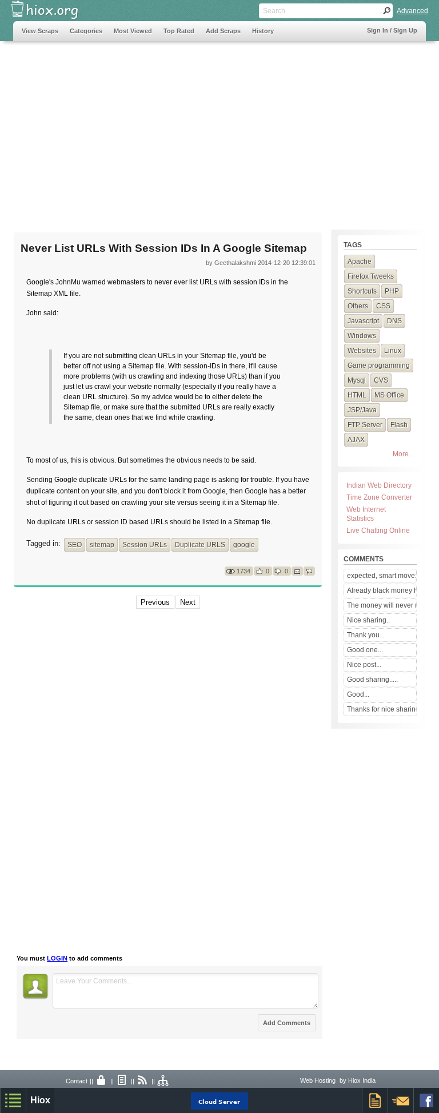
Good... (358, 694)
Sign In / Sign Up (392, 30)
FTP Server (365, 425)
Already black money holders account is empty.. (381, 590)
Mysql (357, 380)
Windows (362, 336)
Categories (86, 30)
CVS (381, 380)
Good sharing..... (372, 680)
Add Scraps (223, 30)
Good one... (365, 650)
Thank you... (366, 635)
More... (403, 454)
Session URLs (144, 545)
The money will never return (381, 605)
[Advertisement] (219, 130)
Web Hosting (318, 1080)
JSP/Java (362, 410)
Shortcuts (362, 291)
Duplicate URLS (200, 545)
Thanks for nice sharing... (381, 709)
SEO (74, 545)
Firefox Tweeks (371, 276)
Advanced (412, 11)
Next (187, 602)
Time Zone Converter (379, 497)
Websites (362, 351)
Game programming (379, 365)
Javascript (363, 321)
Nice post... (364, 665)
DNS (394, 321)
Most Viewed (133, 30)
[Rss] (142, 1081)
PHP (392, 291)
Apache (360, 262)
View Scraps (40, 30)
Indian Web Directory (379, 485)
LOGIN (57, 958)
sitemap (102, 545)
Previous (155, 602)
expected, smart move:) (381, 576)
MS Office (389, 395)
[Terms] (122, 1081)
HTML (357, 395)
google (244, 545)
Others (358, 306)
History (263, 30)
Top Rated (178, 30)
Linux (392, 351)
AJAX (356, 440)
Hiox (40, 1100)
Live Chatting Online (378, 531)
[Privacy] (101, 1081)
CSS (383, 306)
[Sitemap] (163, 1081)
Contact (76, 1081)
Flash (399, 425)
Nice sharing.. (368, 620)
